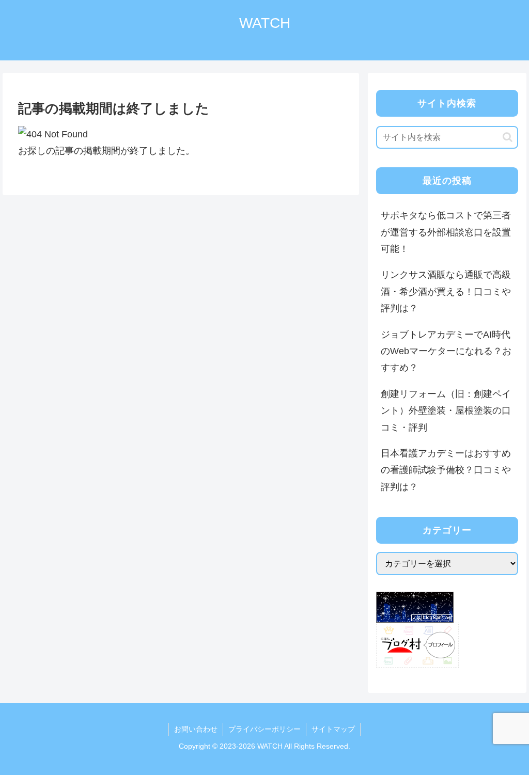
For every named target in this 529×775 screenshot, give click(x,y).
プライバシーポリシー (264, 729)
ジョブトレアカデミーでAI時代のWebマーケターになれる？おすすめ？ (446, 351)
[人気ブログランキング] (415, 607)
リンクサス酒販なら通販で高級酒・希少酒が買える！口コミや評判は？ (446, 291)
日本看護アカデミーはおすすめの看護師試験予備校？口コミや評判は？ (446, 470)
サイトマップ (333, 729)
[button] (508, 137)
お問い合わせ (195, 729)
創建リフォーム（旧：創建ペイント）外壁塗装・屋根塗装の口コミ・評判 (446, 411)
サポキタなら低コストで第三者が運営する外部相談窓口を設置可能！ (446, 232)
